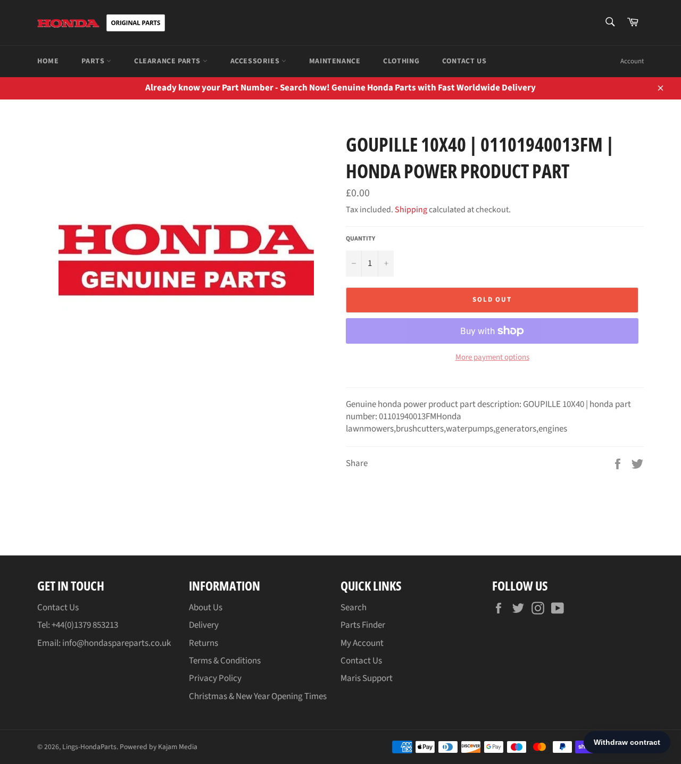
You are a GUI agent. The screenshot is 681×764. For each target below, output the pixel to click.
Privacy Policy (215, 678)
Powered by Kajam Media (158, 747)
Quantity (360, 239)
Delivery (204, 625)
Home (48, 61)
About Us (205, 607)
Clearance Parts (168, 61)
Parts (93, 61)
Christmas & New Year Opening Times (258, 696)
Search (353, 607)
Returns (203, 643)
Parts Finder (362, 625)
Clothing (401, 61)
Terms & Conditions (225, 660)
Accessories (255, 61)
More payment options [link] (492, 357)
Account (632, 61)
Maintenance (335, 61)
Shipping (411, 209)
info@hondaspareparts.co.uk (116, 643)
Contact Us (464, 61)
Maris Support (366, 678)
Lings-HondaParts (89, 747)
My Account (362, 643)
